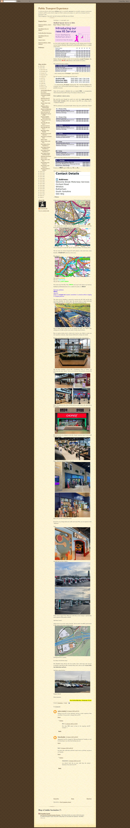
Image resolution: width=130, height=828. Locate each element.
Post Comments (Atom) (65, 802)
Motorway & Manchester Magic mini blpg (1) (46, 109)
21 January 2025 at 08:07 (72, 737)
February (43, 86)
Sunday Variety (44, 139)
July (42, 78)
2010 (41, 195)
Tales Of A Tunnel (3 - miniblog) (45, 169)
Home (72, 798)
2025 (41, 68)
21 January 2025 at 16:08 (71, 723)
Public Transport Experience (53, 8)
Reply (59, 717)
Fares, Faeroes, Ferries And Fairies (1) (45, 150)
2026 (41, 66)
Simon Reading (61, 737)
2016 (41, 185)
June (42, 80)
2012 (41, 192)
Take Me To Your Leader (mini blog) (46, 134)
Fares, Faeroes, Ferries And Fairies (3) (45, 144)
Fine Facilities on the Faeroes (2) (45, 163)
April (42, 83)
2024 (41, 171)
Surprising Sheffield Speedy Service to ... (46, 117)
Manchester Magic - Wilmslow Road (45, 106)
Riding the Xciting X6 (45, 112)
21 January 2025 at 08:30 (67, 748)
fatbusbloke (43, 208)
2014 (41, 188)
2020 (41, 178)
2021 (41, 176)
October (43, 73)
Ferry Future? (44, 92)
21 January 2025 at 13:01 (75, 761)
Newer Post (56, 798)
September (43, 74)
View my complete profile (43, 210)
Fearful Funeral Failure (45, 93)
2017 (41, 183)
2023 (41, 173)
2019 (41, 180)
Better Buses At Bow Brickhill (45, 131)
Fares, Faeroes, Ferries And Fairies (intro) (45, 153)
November (43, 71)
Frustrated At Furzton (45, 125)
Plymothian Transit (45, 813)
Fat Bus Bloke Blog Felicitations (44, 33)
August (42, 76)
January (43, 88)
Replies (61, 720)
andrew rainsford (62, 711)
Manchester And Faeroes (46, 156)
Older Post (89, 798)
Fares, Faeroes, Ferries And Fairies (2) (45, 147)
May (42, 81)
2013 (41, 190)
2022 (41, 175)
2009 (41, 197)
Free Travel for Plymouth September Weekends (50, 815)
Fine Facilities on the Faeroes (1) (45, 166)
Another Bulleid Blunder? (46, 90)
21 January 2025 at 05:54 (73, 711)
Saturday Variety (41, 40)
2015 (41, 187)
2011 (41, 194)
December (43, 69)
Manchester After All (45, 98)
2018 (41, 181)
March (42, 85)
